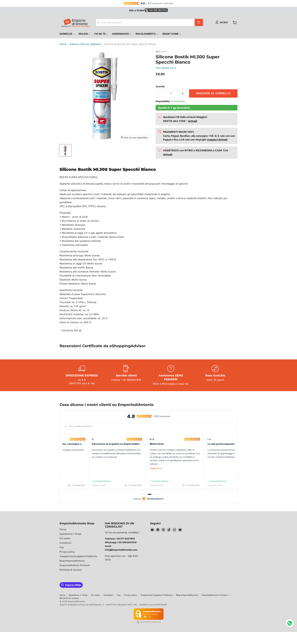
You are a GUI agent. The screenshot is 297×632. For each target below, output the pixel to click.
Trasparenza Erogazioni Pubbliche (78, 556)
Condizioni (65, 542)
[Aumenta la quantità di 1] (183, 93)
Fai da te (100, 33)
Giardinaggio (121, 33)
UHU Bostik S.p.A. (166, 67)
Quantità (160, 86)
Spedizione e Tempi (70, 533)
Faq (62, 547)
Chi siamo (65, 538)
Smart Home (170, 33)
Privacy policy (67, 551)
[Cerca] (199, 22)
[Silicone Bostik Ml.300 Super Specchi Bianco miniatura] (65, 150)
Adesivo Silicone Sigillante (85, 44)
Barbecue (66, 33)
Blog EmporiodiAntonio (72, 560)
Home (63, 44)
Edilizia (84, 33)
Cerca (63, 529)
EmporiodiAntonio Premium (75, 565)
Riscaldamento (146, 33)
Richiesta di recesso (71, 569)
